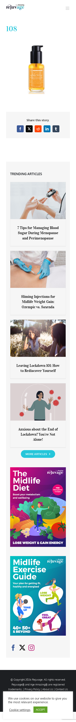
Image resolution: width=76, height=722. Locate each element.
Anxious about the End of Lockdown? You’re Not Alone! (38, 434)
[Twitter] (22, 648)
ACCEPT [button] (40, 709)
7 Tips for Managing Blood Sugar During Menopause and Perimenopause (38, 233)
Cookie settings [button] (19, 710)
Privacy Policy (32, 689)
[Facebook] (13, 648)
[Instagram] (31, 648)
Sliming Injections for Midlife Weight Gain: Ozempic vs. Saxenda (38, 301)
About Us (47, 689)
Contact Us (61, 689)
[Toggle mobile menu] (68, 8)
